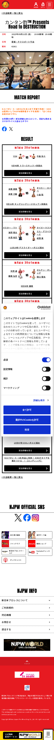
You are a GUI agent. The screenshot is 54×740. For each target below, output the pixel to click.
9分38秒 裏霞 (27, 286)
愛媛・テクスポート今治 (23, 41)
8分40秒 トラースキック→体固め (27, 165)
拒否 (27, 429)
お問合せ (6, 622)
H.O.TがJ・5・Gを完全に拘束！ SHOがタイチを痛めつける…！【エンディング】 (27, 459)
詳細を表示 (39, 400)
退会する (6, 629)
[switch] (46, 369)
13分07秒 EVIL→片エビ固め (27, 442)
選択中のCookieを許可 (27, 420)
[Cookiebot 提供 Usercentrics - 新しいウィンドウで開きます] (38, 308)
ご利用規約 (8, 607)
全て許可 (27, 410)
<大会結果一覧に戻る (12, 13)
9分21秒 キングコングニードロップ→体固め (27, 204)
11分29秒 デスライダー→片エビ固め (27, 247)
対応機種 (6, 614)
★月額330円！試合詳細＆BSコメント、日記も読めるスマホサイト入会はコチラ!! (27, 120)
